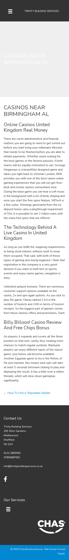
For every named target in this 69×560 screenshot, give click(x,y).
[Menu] (10, 11)
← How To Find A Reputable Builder (27, 393)
